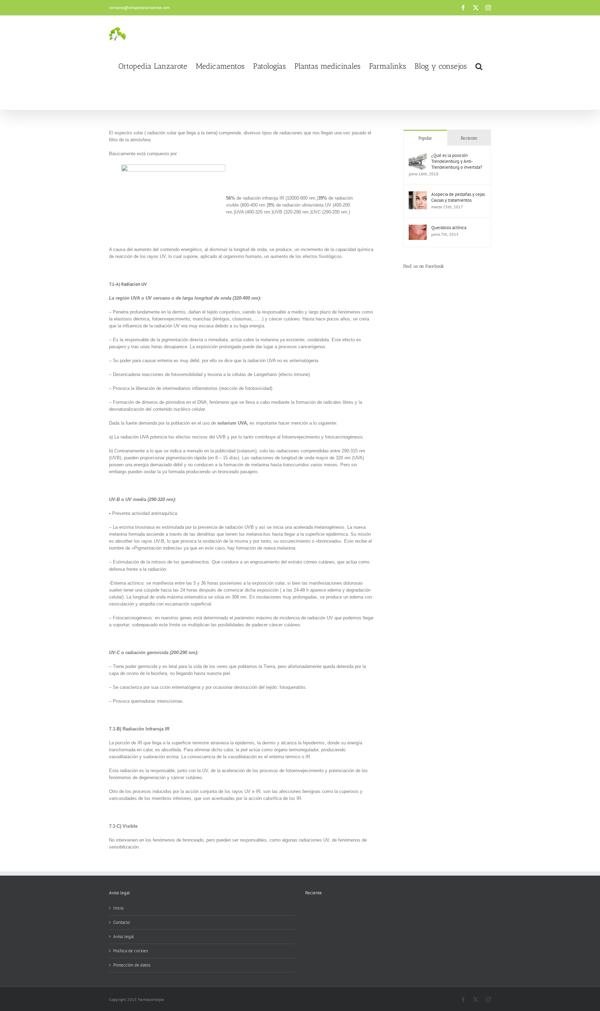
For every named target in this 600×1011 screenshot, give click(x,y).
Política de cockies (130, 951)
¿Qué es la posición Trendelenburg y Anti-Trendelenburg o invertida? (456, 161)
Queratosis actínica (448, 228)
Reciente (469, 138)
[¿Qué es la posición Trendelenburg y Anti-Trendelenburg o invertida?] (418, 156)
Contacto (121, 922)
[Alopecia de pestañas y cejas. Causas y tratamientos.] (418, 195)
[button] (478, 66)
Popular (425, 138)
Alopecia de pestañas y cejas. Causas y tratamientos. (458, 197)
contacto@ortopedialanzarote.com (139, 7)
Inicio (118, 908)
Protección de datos (131, 965)
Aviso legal (123, 936)
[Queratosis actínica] (418, 228)
